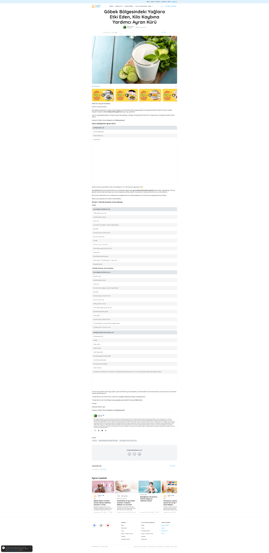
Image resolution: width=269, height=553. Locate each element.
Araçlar (149, 6)
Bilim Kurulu (158, 1)
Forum (137, 6)
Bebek (122, 525)
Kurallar (173, 466)
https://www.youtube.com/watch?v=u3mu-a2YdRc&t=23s (125, 400)
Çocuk (122, 530)
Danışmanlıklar (143, 6)
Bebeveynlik (124, 528)
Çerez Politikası (167, 546)
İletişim (169, 1)
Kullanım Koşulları (159, 546)
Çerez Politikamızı (14, 550)
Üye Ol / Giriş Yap (171, 6)
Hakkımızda (164, 1)
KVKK (172, 546)
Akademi (153, 1)
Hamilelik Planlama (125, 539)
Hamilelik (123, 536)
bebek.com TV (118, 6)
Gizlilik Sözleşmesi (143, 546)
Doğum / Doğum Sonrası (127, 533)
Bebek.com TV (164, 530)
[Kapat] (30, 547)
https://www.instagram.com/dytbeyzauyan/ (111, 120)
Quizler (148, 1)
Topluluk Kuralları (151, 546)
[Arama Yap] (162, 6)
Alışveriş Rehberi (129, 6)
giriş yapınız (103, 469)
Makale (111, 6)
